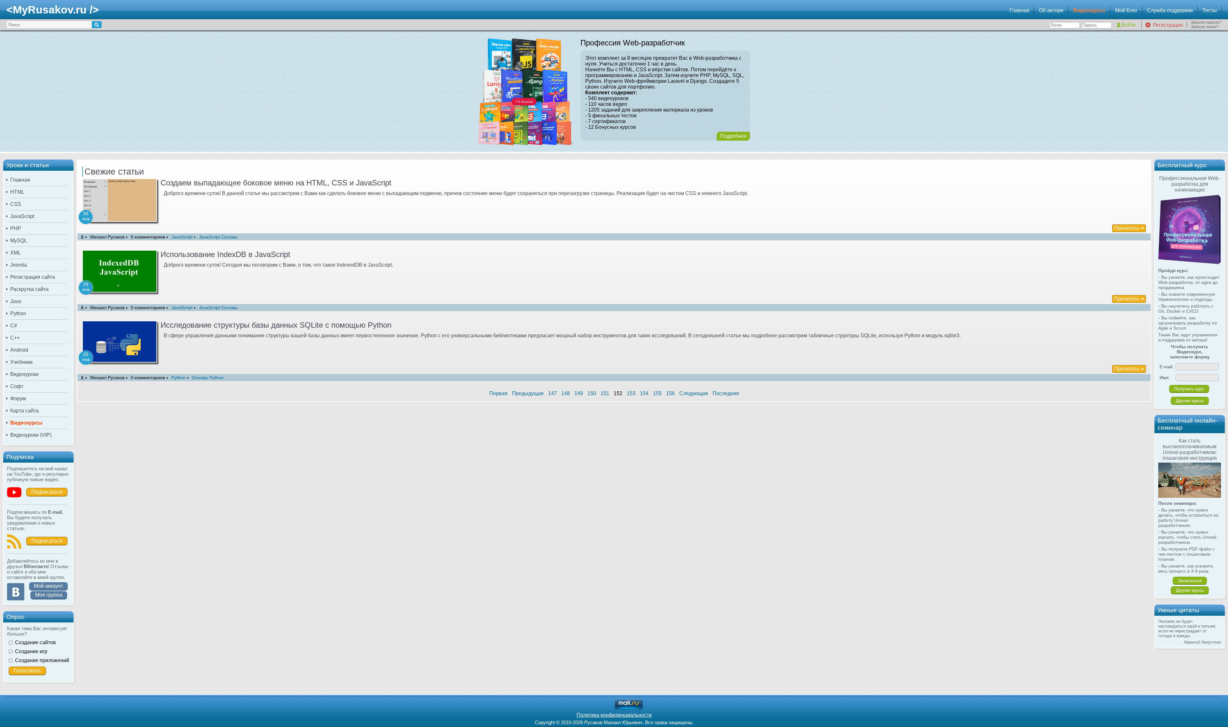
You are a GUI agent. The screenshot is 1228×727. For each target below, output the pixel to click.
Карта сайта (24, 410)
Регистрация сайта (32, 277)
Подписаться (46, 492)
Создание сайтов (35, 642)
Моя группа (48, 595)
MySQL (18, 240)
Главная (1019, 10)
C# (13, 325)
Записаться (1190, 580)
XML (15, 252)
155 (657, 393)
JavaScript (22, 216)
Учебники (21, 362)
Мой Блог (1126, 10)
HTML (17, 192)
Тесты (1209, 10)
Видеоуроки (24, 374)
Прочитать (1126, 228)
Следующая (693, 393)
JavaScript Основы (218, 236)
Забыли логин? (1204, 27)
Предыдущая (528, 393)
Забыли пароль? (1206, 22)
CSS (15, 204)
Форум (18, 398)
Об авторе (1051, 10)
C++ (15, 337)
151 (605, 393)
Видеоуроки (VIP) (30, 435)
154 (644, 393)
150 (591, 393)
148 (565, 393)
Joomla (18, 265)
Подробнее (733, 136)
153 (631, 393)
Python (18, 313)
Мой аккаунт (48, 586)
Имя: (1165, 377)
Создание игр (31, 651)
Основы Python (208, 377)
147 (552, 393)
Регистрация (1168, 25)
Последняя (725, 393)
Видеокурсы (1089, 10)
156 (670, 393)
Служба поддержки (1170, 10)
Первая (498, 393)
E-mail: (1167, 366)
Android (19, 350)
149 (578, 393)
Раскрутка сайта (29, 289)
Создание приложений (42, 660)
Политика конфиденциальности (614, 715)
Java (15, 301)
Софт (16, 386)
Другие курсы (1190, 400)
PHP (15, 228)
